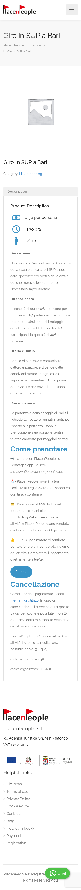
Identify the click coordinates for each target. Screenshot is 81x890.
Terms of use (17, 791)
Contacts (14, 814)
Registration (16, 843)
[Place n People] (19, 10)
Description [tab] (17, 191)
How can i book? (20, 828)
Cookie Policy (18, 806)
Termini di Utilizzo (25, 600)
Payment (14, 836)
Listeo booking (30, 174)
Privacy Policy (18, 799)
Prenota (21, 572)
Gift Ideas (14, 784)
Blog (10, 821)
